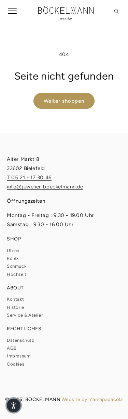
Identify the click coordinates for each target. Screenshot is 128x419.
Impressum (18, 355)
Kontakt (15, 299)
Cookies (15, 364)
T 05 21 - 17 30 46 (29, 177)
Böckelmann (43, 399)
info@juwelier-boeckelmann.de (45, 187)
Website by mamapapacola (92, 399)
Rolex (13, 258)
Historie (15, 307)
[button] (9, 13)
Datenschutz (20, 340)
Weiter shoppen (64, 101)
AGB (12, 348)
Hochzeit (17, 274)
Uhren (13, 250)
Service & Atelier (25, 315)
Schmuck (16, 266)
